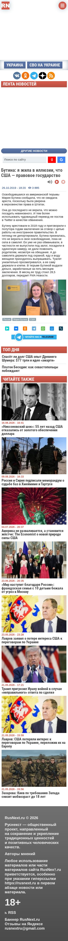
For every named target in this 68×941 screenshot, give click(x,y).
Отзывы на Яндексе (24, 924)
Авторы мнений (20, 854)
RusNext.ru (15, 818)
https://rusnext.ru (20, 883)
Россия (6, 319)
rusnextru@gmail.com (25, 928)
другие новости (34, 150)
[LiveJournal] (61, 328)
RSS (10, 913)
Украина (14, 65)
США (32, 319)
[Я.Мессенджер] (7, 328)
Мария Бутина (20, 319)
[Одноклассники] (25, 328)
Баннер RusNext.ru (22, 919)
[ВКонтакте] (16, 328)
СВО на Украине (45, 65)
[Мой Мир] (52, 328)
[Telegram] (34, 328)
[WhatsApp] (43, 328)
